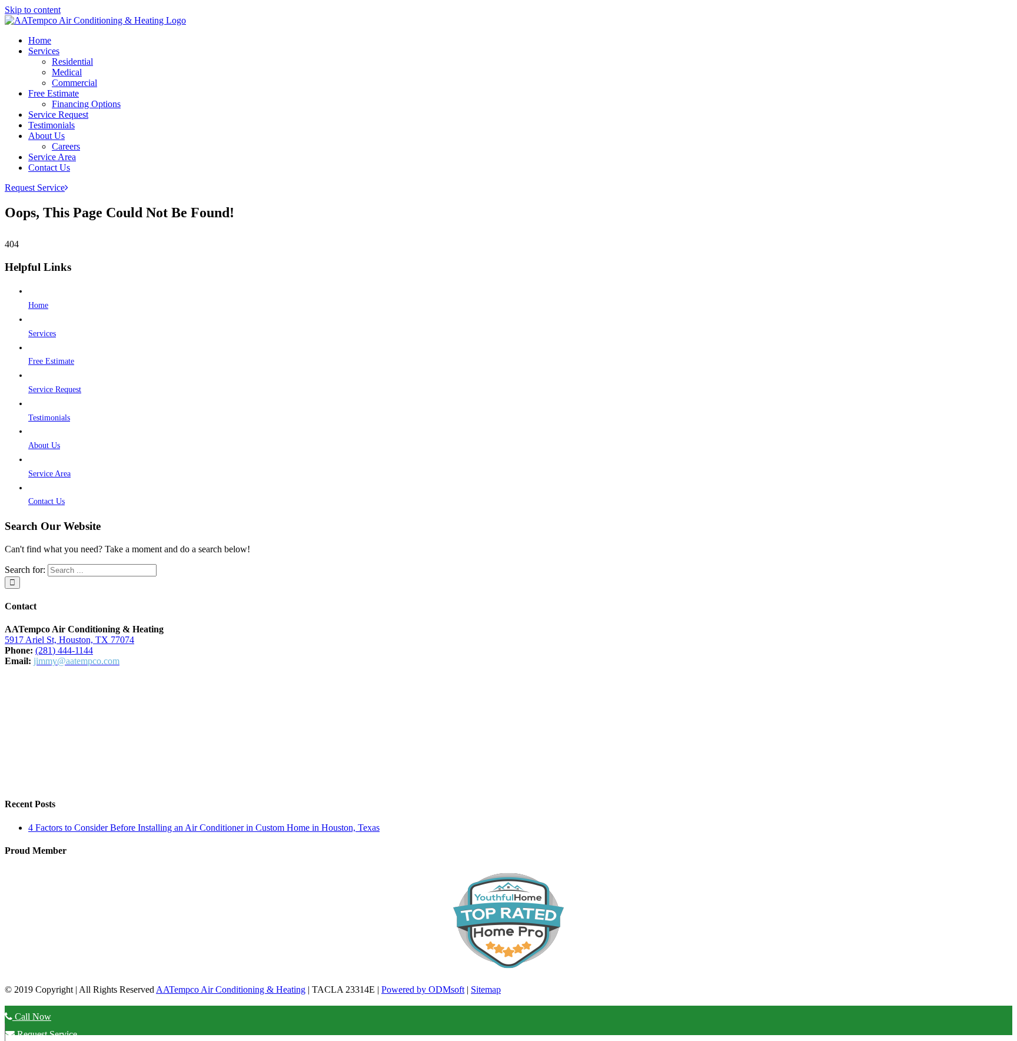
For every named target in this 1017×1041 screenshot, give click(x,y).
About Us (44, 445)
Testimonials (49, 417)
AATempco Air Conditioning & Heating (230, 989)
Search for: (25, 570)
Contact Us (46, 501)
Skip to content (33, 10)
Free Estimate (51, 361)
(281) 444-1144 (64, 650)
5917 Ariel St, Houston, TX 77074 (69, 640)
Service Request (54, 389)
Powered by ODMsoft (422, 989)
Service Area (49, 473)
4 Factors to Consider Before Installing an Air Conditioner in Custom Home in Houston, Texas (204, 828)
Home (38, 305)
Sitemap (486, 989)
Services (42, 333)
